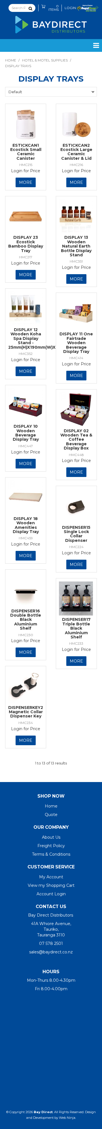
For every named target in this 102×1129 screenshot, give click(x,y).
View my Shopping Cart (51, 885)
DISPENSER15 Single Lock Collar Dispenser (76, 534)
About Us (51, 837)
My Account (51, 876)
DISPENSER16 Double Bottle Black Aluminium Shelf (25, 619)
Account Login (51, 893)
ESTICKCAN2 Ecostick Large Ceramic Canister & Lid (76, 152)
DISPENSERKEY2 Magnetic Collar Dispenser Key (25, 712)
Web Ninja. (67, 1118)
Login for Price (25, 170)
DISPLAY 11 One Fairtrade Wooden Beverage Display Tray (76, 342)
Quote (51, 814)
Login (70, 8)
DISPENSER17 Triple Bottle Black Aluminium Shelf (76, 628)
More (25, 182)
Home (10, 60)
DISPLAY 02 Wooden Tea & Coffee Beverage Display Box (76, 439)
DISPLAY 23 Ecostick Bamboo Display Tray (25, 244)
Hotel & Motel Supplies (45, 60)
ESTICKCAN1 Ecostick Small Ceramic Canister (25, 152)
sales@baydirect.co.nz (51, 952)
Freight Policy (51, 845)
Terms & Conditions (51, 854)
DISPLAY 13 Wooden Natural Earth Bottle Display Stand (76, 246)
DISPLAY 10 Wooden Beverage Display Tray (26, 433)
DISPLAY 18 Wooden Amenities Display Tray (26, 525)
